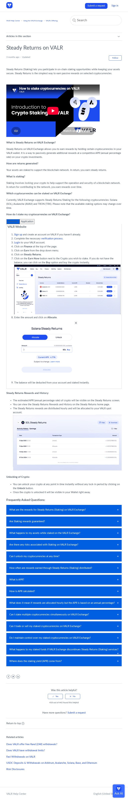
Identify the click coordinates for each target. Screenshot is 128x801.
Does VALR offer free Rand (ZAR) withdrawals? (31, 744)
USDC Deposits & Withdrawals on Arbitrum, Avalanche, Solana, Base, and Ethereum (51, 763)
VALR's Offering (52, 21)
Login (17, 242)
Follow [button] (115, 58)
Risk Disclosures (15, 769)
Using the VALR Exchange (33, 21)
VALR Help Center (13, 21)
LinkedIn (18, 677)
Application (27, 221)
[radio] (55, 696)
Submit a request (96, 6)
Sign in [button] (115, 6)
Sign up (18, 234)
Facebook (8, 677)
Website (12, 221)
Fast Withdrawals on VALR (20, 757)
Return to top (13, 723)
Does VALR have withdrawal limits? (25, 750)
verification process (52, 238)
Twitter (13, 677)
